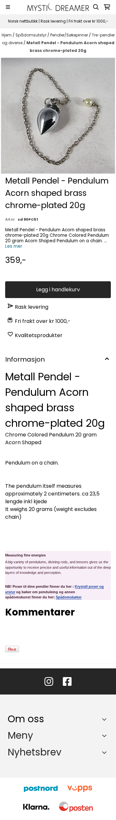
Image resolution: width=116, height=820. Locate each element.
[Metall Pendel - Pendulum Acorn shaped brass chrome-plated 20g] (58, 116)
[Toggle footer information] (105, 719)
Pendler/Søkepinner (69, 35)
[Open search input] (96, 7)
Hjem (7, 35)
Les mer (13, 246)
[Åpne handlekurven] (107, 7)
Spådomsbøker (69, 597)
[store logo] (58, 7)
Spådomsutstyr (31, 35)
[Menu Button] (8, 7)
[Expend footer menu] (106, 735)
